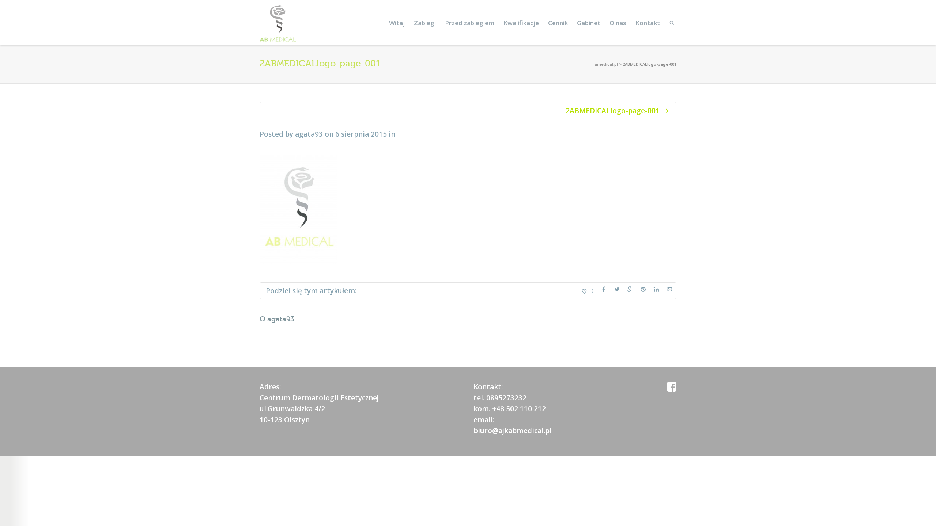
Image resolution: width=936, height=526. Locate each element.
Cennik (558, 23)
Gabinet (588, 23)
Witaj (397, 23)
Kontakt (647, 23)
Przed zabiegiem (469, 23)
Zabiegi (425, 23)
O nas (617, 23)
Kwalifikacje (521, 23)
